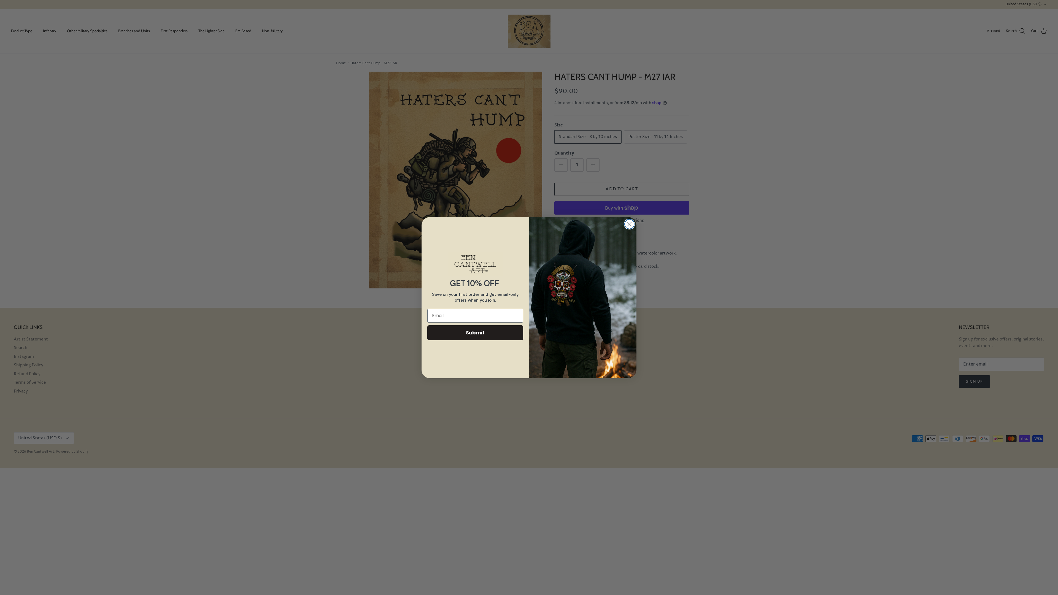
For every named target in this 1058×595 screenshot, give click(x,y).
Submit (475, 332)
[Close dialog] (629, 224)
